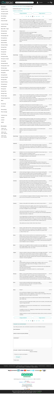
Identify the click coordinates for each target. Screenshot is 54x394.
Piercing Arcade (4, 33)
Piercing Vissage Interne (5, 98)
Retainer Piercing (4, 81)
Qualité (2, 122)
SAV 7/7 (23, 384)
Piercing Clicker (4, 47)
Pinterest (28, 382)
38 (28, 16)
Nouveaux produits (12, 365)
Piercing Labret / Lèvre (5, 65)
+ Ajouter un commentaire (18, 10)
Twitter (24, 382)
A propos (2, 117)
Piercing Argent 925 (4, 35)
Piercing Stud (3, 88)
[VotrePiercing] (7, 3)
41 (34, 16)
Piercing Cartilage (4, 44)
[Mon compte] (37, 3)
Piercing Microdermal (5, 70)
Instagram (33, 382)
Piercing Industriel (4, 63)
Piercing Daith (3, 51)
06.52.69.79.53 (29, 384)
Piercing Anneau (4, 31)
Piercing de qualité (4, 13)
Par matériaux (3, 16)
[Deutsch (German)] (27, 389)
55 (43, 16)
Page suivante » (42, 13)
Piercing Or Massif (4, 77)
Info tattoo (3, 106)
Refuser (34, 392)
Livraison (2, 119)
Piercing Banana (4, 37)
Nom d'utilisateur (16, 329)
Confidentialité (28, 366)
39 (30, 16)
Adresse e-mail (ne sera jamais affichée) (20, 333)
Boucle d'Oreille (4, 42)
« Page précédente (23, 13)
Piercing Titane (4, 93)
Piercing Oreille (4, 79)
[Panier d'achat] (51, 3)
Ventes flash (3, 18)
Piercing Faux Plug (4, 56)
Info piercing (3, 103)
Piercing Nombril (4, 74)
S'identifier (41, 2)
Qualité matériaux (35, 366)
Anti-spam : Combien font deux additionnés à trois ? (23, 350)
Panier (48, 2)
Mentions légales (22, 366)
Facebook (21, 382)
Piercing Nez (3, 72)
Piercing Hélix (3, 61)
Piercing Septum (4, 84)
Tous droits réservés (29, 379)
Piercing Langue (4, 68)
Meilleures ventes (4, 9)
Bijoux (2, 100)
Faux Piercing (3, 54)
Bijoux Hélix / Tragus (5, 28)
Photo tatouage (4, 111)
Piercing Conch (3, 49)
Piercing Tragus (4, 95)
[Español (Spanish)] (29, 389)
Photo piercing (3, 109)
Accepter (39, 392)
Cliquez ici (15, 392)
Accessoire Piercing (4, 24)
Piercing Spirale (4, 86)
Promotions (6, 365)
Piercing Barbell (4, 40)
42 (36, 16)
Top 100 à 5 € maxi (4, 11)
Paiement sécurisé (42, 365)
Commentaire (16, 337)
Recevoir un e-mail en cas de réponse (21, 354)
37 (26, 16)
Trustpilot (30, 373)
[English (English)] (24, 389)
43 (38, 16)
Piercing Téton (3, 91)
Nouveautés (3, 6)
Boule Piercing (3, 26)
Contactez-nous (4, 115)
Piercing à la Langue (25, 8)
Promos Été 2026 (4, 20)
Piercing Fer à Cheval (5, 58)
